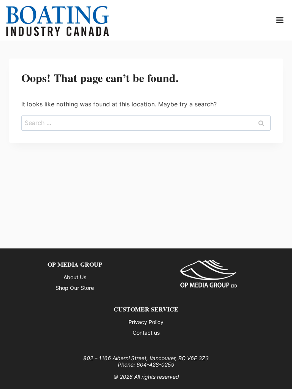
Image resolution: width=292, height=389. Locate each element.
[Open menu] (280, 20)
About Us (74, 277)
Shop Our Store (75, 288)
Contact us (146, 332)
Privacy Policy (146, 322)
